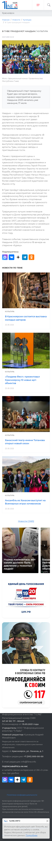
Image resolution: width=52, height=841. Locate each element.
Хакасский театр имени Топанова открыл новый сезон (25, 442)
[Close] (47, 820)
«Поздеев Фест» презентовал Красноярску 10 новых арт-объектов (22, 380)
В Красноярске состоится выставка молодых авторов (26, 318)
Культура (9, 311)
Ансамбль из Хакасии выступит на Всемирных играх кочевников (25, 502)
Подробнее (31, 835)
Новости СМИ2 (26, 521)
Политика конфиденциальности (22, 795)
